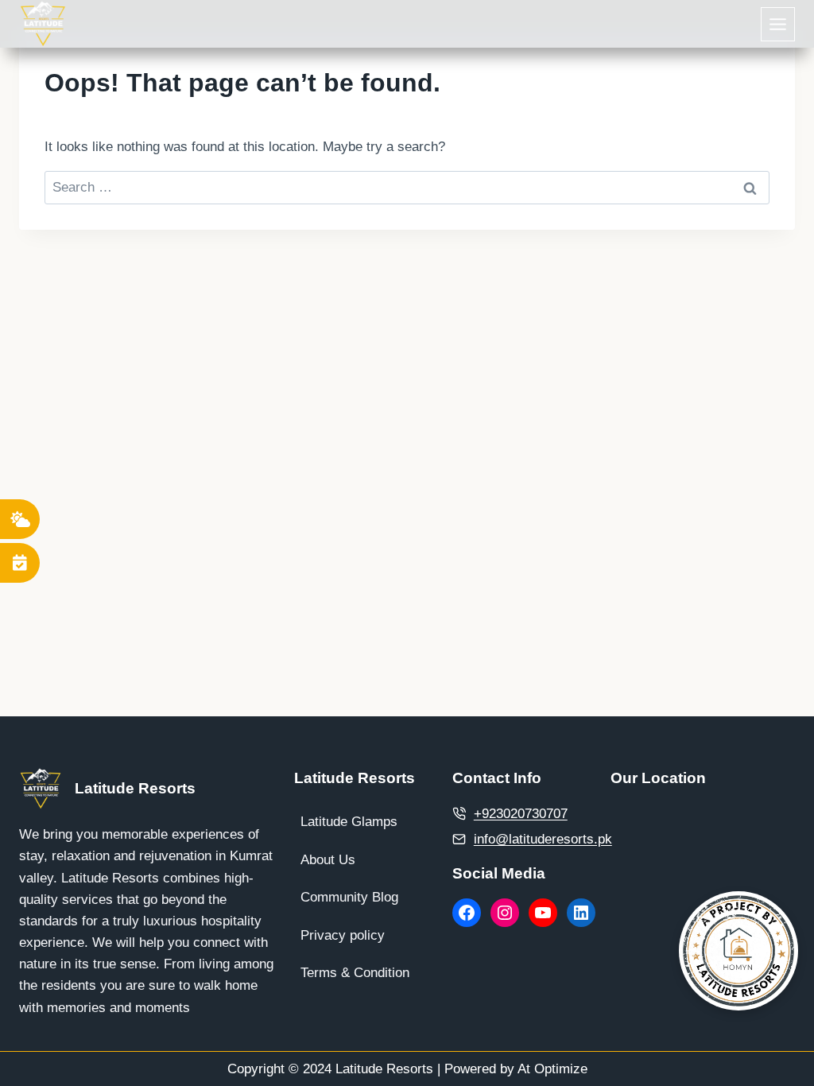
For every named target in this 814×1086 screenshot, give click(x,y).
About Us (327, 859)
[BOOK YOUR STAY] (20, 563)
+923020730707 (521, 813)
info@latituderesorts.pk (543, 839)
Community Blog (349, 897)
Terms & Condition (354, 972)
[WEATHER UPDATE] (20, 519)
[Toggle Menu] (778, 24)
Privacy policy (342, 935)
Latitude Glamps (348, 821)
